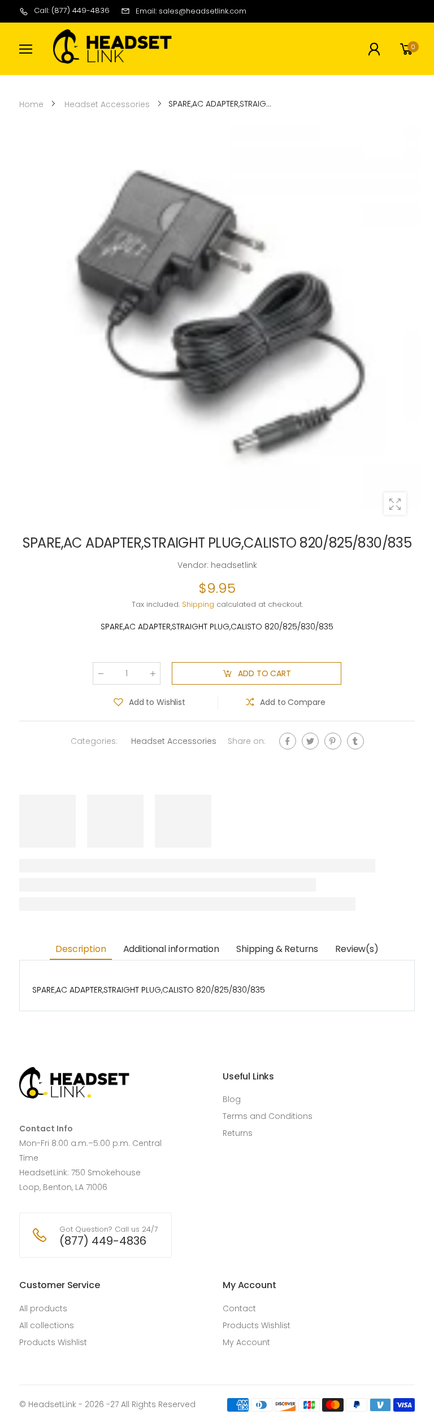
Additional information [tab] (171, 948)
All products (43, 1308)
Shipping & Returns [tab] (277, 948)
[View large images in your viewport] (395, 503)
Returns (238, 1133)
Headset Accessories (173, 741)
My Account (246, 1342)
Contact (239, 1308)
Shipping (198, 604)
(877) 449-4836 (102, 1241)
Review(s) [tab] (357, 948)
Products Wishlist (53, 1342)
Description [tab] (80, 948)
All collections (46, 1325)
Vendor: (194, 565)
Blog (232, 1099)
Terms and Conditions (268, 1116)
